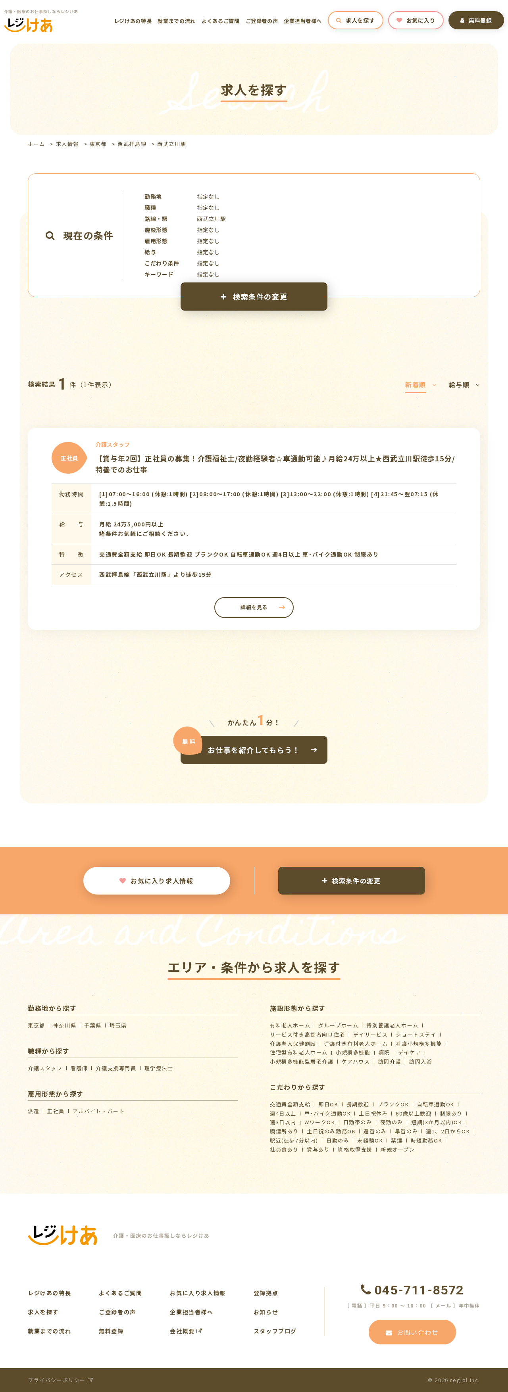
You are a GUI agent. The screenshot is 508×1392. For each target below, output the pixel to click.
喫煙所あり (284, 1131)
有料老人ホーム (290, 1025)
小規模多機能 (353, 1052)
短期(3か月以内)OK (436, 1122)
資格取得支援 (355, 1149)
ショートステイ (416, 1034)
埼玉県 (118, 1025)
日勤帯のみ (357, 1122)
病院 (384, 1052)
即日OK (328, 1104)
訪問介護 (389, 1061)
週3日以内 (283, 1122)
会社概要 (183, 1331)
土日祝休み (373, 1113)
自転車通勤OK (435, 1104)
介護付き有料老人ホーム (356, 1043)
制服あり (451, 1113)
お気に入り (421, 20)
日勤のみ (337, 1140)
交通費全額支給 (290, 1104)
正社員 (56, 1111)
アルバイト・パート (99, 1111)
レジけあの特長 (133, 21)
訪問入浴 (420, 1061)
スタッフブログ (275, 1331)
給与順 (459, 384)
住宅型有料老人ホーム (299, 1052)
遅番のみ (375, 1131)
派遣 (33, 1111)
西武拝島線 (131, 144)
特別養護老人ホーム (392, 1025)
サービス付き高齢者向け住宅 (307, 1034)
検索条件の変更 (259, 296)
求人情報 (67, 144)
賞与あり (318, 1149)
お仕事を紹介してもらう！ (254, 749)
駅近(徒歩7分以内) (294, 1140)
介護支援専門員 (116, 1068)
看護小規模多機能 (419, 1043)
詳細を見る (254, 607)
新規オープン (398, 1149)
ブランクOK (393, 1104)
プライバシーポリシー (58, 1380)
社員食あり (284, 1149)
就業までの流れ (177, 21)
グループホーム (338, 1025)
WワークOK (319, 1122)
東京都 (98, 144)
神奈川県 (64, 1025)
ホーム (36, 144)
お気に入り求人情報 (162, 880)
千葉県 (93, 1025)
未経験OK (370, 1140)
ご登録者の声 (262, 21)
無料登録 (480, 20)
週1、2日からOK (448, 1131)
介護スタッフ (45, 1068)
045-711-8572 (419, 1290)
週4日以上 (283, 1113)
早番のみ (406, 1131)
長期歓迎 (357, 1104)
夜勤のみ (391, 1122)
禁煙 (396, 1140)
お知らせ (266, 1312)
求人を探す (360, 20)
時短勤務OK (427, 1140)
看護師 (79, 1068)
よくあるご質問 (221, 21)
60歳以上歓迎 (413, 1113)
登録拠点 (266, 1293)
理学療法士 (158, 1068)
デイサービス (370, 1034)
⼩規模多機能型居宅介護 (302, 1061)
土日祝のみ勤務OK (331, 1131)
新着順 (415, 384)
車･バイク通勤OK (327, 1113)
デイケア (409, 1052)
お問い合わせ (418, 1332)
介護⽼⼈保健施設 (293, 1043)
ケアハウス (356, 1061)
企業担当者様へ (303, 21)
